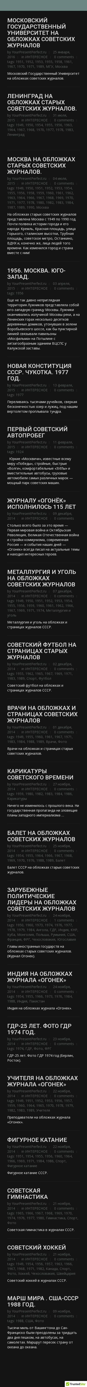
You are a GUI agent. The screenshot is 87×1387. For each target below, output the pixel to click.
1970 (21, 66)
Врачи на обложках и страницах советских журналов (42, 714)
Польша (42, 934)
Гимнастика (55, 1218)
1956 (58, 125)
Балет (60, 860)
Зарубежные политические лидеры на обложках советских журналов (41, 899)
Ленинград (15, 134)
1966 (30, 197)
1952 (29, 61)
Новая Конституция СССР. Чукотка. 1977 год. (39, 372)
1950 (29, 125)
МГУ (49, 66)
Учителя (43, 1110)
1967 (11, 66)
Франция (14, 939)
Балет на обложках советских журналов (41, 836)
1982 (50, 202)
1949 (19, 125)
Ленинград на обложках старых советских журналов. (42, 102)
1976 (30, 860)
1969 (59, 197)
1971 (30, 66)
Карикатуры (17, 798)
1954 (39, 125)
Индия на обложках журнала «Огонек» (39, 976)
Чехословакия (43, 939)
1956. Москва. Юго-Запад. (36, 273)
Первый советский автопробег (37, 432)
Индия (63, 929)
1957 (68, 1100)
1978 (59, 129)
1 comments (64, 920)
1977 (50, 129)
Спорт (32, 678)
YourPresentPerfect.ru (29, 52)
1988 (30, 741)
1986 (68, 793)
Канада (52, 1268)
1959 (40, 193)
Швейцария (66, 1273)
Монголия (25, 934)
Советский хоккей (36, 1247)
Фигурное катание (37, 1140)
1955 (48, 61)
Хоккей (23, 1273)
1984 (69, 202)
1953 (39, 61)
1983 (69, 129)
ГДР (53, 929)
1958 (58, 61)
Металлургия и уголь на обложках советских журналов (41, 578)
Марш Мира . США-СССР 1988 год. (43, 1301)
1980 (40, 202)
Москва (61, 66)
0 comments (64, 57)
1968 (30, 129)
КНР (74, 929)
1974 (40, 610)
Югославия (66, 939)
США (71, 934)
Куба (11, 934)
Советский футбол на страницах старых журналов (41, 651)
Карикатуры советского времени (40, 774)
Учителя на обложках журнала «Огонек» (42, 1081)
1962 (69, 193)
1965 (39, 673)
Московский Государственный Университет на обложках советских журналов (41, 33)
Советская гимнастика (27, 1193)
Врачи (51, 741)
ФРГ (26, 939)
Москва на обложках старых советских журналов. (41, 165)
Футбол (45, 678)
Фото (62, 741)
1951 (19, 61)
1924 (19, 451)
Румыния (58, 934)
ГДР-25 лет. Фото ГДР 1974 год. (39, 1029)
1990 (30, 207)
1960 (50, 193)
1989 (40, 66)
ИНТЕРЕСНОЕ (36, 57)
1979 (21, 929)
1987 (11, 207)
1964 (11, 129)
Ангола (42, 929)
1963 (68, 125)
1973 (39, 925)
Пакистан (37, 1001)
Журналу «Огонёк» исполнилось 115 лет (41, 503)
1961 (68, 61)
